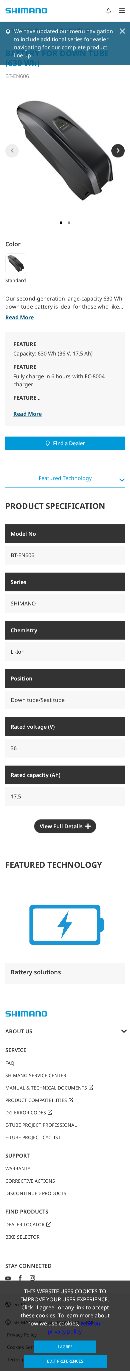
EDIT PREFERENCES (65, 1361)
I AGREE (65, 1347)
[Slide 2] (69, 222)
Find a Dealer (69, 443)
